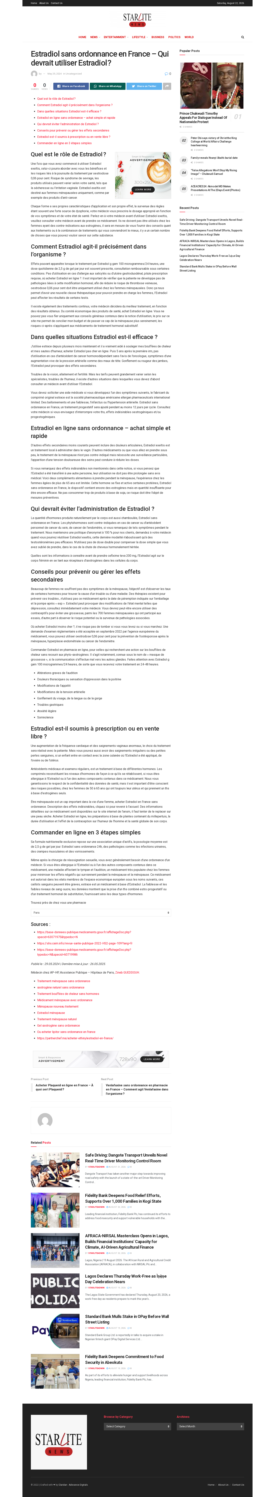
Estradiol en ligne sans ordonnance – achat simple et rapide (76, 118)
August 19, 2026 (117, 1288)
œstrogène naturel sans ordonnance (60, 987)
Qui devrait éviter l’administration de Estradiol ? (68, 124)
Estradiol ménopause (51, 1013)
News (94, 37)
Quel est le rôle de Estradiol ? (56, 98)
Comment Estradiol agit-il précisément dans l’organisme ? (75, 105)
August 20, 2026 (117, 1207)
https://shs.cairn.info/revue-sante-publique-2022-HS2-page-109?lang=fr (84, 943)
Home (34, 3)
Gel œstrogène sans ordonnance (58, 1025)
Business (158, 37)
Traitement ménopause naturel (57, 1019)
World (189, 37)
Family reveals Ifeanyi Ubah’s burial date (214, 157)
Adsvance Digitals (78, 1485)
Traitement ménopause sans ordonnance (63, 981)
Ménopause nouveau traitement (57, 1006)
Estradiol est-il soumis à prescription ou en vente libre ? (73, 137)
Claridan (63, 1485)
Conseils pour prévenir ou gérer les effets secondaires (73, 130)
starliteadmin (96, 1167)
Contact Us (56, 3)
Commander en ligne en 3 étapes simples (64, 143)
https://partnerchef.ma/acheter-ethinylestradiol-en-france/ (75, 1038)
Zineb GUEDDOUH (127, 972)
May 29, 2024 (55, 73)
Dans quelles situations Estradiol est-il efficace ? (69, 111)
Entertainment (115, 37)
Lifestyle (138, 37)
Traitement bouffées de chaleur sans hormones (68, 994)
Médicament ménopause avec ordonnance (64, 1000)
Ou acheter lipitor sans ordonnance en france (66, 1032)
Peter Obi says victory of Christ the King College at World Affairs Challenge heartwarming (214, 142)
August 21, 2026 (117, 1167)
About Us (44, 3)
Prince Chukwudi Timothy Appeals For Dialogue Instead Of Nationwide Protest (203, 117)
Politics (174, 37)
